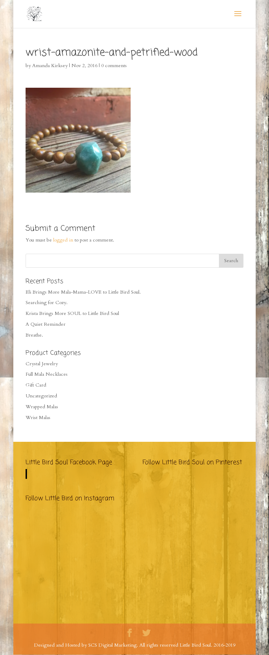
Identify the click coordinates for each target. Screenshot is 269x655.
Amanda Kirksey (50, 65)
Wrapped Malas (42, 406)
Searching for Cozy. (47, 302)
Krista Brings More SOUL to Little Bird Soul (72, 313)
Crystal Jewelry (42, 363)
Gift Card (36, 385)
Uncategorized (41, 396)
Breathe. (34, 335)
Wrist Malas (38, 417)
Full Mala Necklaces (47, 374)
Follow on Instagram (74, 528)
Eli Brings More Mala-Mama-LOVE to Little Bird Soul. (83, 292)
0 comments (114, 65)
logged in (63, 240)
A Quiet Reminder (45, 324)
